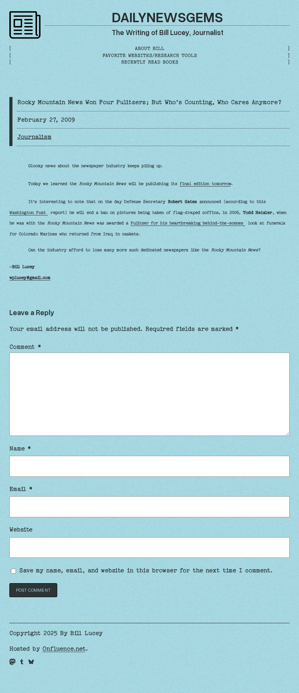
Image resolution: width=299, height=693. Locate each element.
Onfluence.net (63, 648)
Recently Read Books (149, 62)
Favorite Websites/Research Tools (149, 55)
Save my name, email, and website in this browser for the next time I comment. (146, 570)
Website (21, 529)
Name (20, 448)
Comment (25, 347)
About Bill (149, 48)
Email (21, 489)
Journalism (34, 137)
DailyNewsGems (167, 16)
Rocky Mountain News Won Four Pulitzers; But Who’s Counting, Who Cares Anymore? (149, 102)
